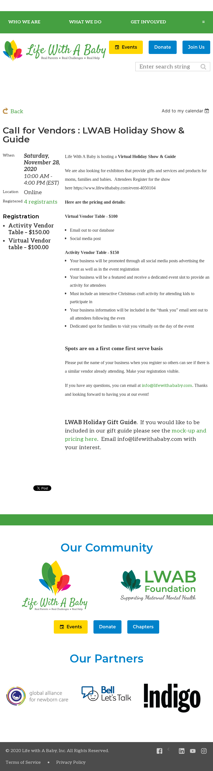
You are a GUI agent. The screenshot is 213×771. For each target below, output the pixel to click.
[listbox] (186, 110)
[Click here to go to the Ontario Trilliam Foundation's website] (37, 704)
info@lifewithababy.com (167, 385)
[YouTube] (192, 751)
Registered (12, 201)
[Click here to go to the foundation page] (158, 610)
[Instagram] (204, 751)
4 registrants (40, 202)
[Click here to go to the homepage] (55, 610)
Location (10, 191)
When (8, 155)
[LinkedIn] (181, 751)
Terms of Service (23, 762)
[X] (170, 751)
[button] (126, 52)
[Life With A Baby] (54, 60)
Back (17, 111)
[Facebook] (159, 751)
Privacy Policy (71, 762)
